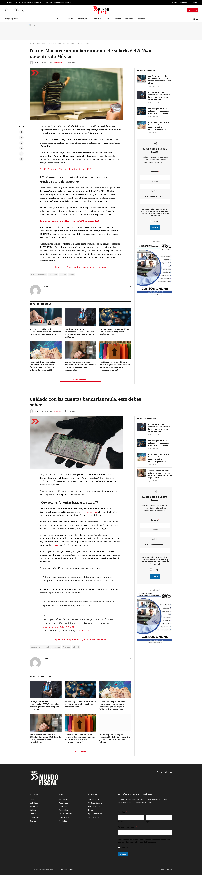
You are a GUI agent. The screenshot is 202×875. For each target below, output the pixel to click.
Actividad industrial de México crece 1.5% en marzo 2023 (69, 221)
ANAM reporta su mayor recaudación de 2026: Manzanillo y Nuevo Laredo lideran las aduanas (114, 738)
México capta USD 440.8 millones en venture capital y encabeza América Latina (114, 332)
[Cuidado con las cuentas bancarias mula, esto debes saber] (76, 468)
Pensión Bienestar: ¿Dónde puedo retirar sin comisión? (65, 169)
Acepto (157, 221)
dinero (55, 545)
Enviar (155, 228)
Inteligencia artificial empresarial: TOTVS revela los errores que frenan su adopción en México (79, 333)
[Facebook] (21, 132)
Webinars (193, 10)
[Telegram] (21, 148)
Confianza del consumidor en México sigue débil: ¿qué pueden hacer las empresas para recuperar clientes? (114, 366)
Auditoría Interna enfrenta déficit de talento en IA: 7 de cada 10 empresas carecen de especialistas (80, 366)
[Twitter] (21, 137)
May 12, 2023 (82, 630)
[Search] (194, 18)
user (38, 63)
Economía (193, 2)
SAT (59, 19)
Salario (71, 275)
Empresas (183, 2)
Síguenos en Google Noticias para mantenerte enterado (80, 267)
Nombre (155, 181)
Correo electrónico (154, 196)
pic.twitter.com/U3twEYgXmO (58, 626)
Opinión (141, 19)
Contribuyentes (83, 19)
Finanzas (66, 647)
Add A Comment (80, 379)
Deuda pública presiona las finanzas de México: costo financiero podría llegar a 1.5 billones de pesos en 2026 (43, 366)
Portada (32, 43)
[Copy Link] (21, 159)
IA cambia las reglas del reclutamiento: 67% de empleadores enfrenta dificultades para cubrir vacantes (45, 2)
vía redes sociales (89, 512)
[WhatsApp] (21, 153)
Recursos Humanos (112, 19)
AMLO (33, 275)
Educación (53, 275)
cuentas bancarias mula (40, 647)
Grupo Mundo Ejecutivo (64, 869)
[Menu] (197, 18)
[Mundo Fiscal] (101, 10)
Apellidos (154, 191)
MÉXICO (63, 275)
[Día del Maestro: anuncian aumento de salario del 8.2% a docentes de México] (76, 120)
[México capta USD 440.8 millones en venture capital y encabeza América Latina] (115, 317)
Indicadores (130, 19)
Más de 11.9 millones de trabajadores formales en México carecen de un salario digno (45, 332)
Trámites (173, 2)
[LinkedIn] (21, 143)
